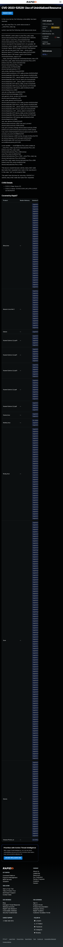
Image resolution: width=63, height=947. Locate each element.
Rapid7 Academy (38, 911)
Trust (34, 939)
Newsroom (36, 875)
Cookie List (40, 939)
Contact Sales (7, 895)
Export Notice (28, 939)
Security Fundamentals (10, 912)
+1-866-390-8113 (8, 921)
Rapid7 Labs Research (10, 909)
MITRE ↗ (45, 54)
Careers (35, 883)
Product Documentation (40, 907)
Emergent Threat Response (11, 905)
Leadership (36, 873)
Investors (36, 881)
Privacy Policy (20, 939)
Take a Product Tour (9, 891)
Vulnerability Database (10, 911)
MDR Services (7, 879)
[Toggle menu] (60, 2)
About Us (36, 871)
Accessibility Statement (50, 939)
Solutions (6, 881)
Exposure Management (10, 877)
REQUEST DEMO (7, 13)
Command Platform (9, 875)
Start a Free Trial (8, 889)
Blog (4, 903)
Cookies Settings (7, 942)
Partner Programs (38, 879)
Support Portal (37, 905)
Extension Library (38, 909)
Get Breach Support (9, 893)
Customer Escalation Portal (41, 912)
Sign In (35, 903)
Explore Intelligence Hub (13, 858)
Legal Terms (12, 939)
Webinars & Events (8, 907)
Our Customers (38, 877)
